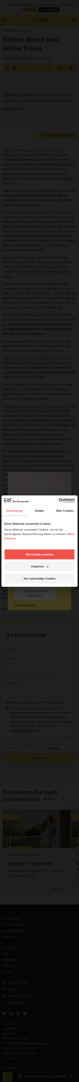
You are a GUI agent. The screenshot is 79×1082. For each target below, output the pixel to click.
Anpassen (37, 566)
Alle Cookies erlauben (40, 554)
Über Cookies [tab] (65, 510)
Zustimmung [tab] (14, 510)
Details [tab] (39, 510)
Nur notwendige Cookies (39, 578)
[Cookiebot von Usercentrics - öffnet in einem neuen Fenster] (59, 500)
